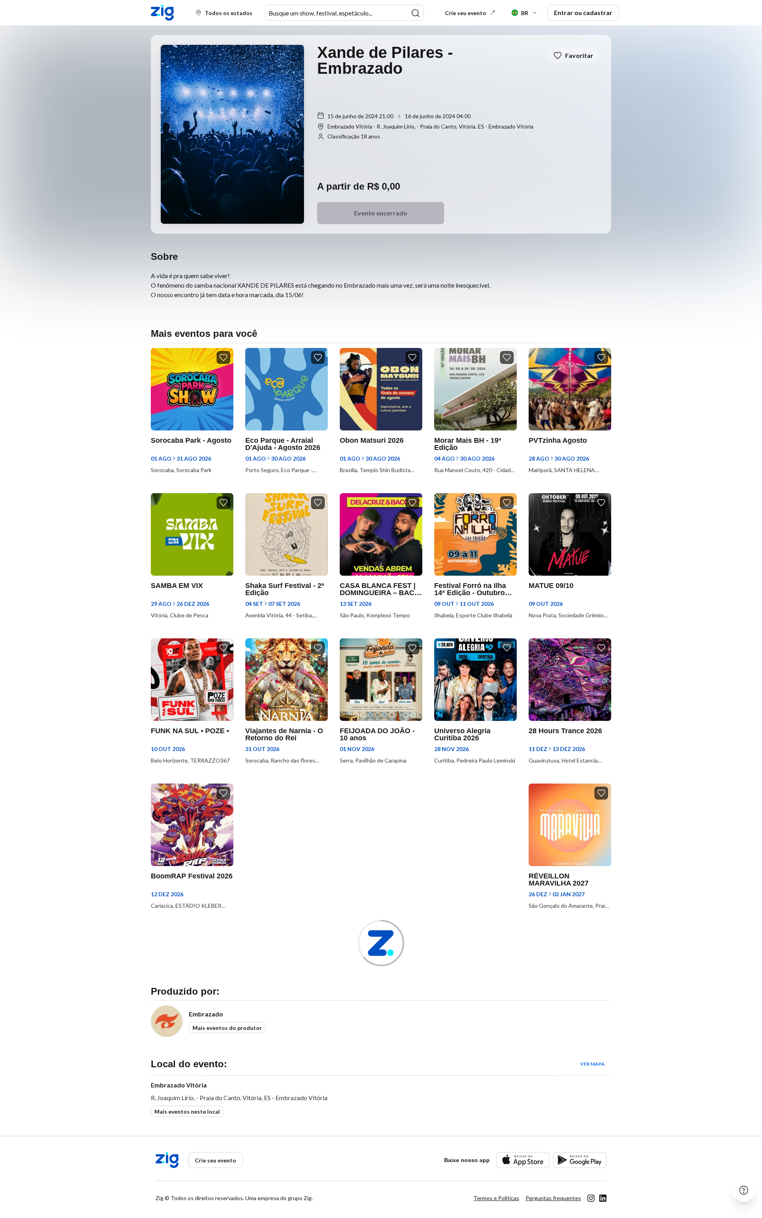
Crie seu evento (465, 13)
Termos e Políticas (496, 1198)
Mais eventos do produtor (227, 1027)
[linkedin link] (602, 1198)
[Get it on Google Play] (579, 1160)
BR (524, 13)
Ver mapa (592, 1064)
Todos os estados (228, 13)
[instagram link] (591, 1198)
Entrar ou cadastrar (583, 12)
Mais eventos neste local (187, 1111)
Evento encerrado (380, 213)
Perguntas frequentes (553, 1198)
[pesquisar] (415, 13)
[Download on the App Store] (523, 1160)
